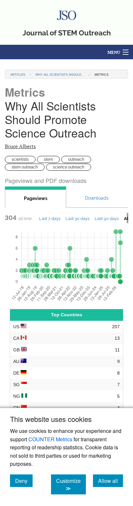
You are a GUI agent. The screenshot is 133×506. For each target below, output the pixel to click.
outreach (76, 159)
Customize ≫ (71, 484)
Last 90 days (107, 218)
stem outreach (25, 167)
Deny (24, 480)
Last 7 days (49, 218)
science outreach (68, 167)
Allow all (110, 480)
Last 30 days (77, 218)
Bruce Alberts (20, 146)
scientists (20, 159)
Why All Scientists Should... (60, 74)
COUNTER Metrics (50, 439)
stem (48, 159)
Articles (17, 74)
